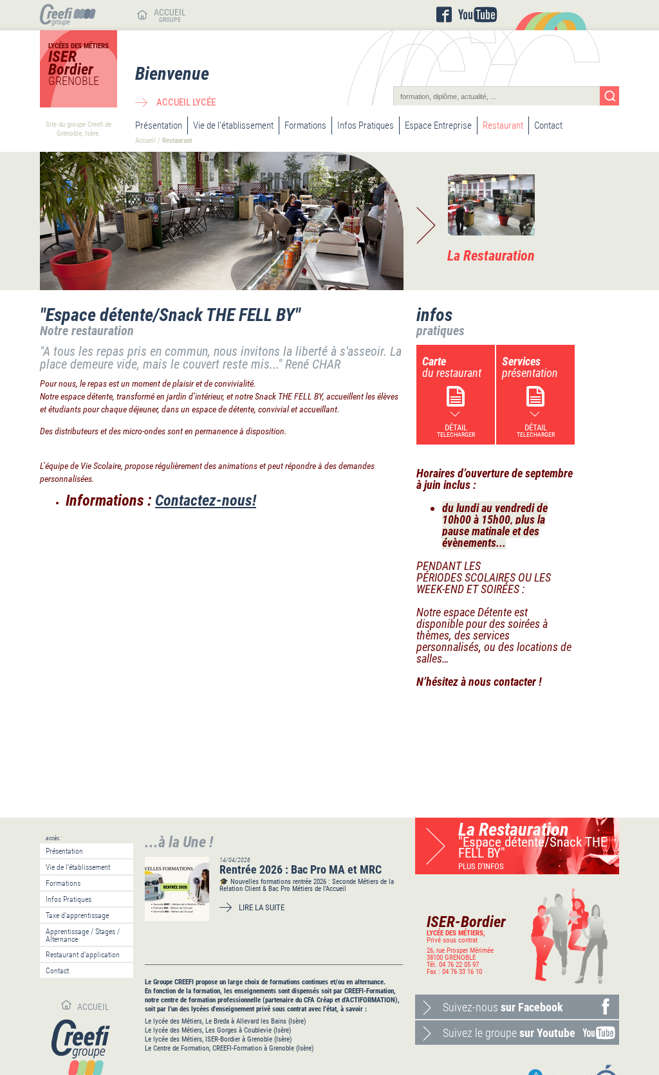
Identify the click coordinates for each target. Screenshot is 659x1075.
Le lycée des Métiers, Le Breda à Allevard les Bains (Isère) (225, 1021)
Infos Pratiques (365, 125)
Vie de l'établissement (233, 125)
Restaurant (503, 125)
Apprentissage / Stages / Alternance (83, 935)
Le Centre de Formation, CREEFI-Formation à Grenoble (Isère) (229, 1048)
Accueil (145, 140)
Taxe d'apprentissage (77, 915)
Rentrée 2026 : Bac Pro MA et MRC (300, 869)
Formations (305, 125)
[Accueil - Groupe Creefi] (68, 22)
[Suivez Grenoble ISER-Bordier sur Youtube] (477, 15)
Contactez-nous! (205, 501)
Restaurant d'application (83, 954)
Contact (548, 125)
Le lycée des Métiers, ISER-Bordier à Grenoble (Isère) (218, 1039)
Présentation (158, 125)
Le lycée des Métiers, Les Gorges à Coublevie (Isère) (218, 1030)
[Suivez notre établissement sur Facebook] (444, 15)
